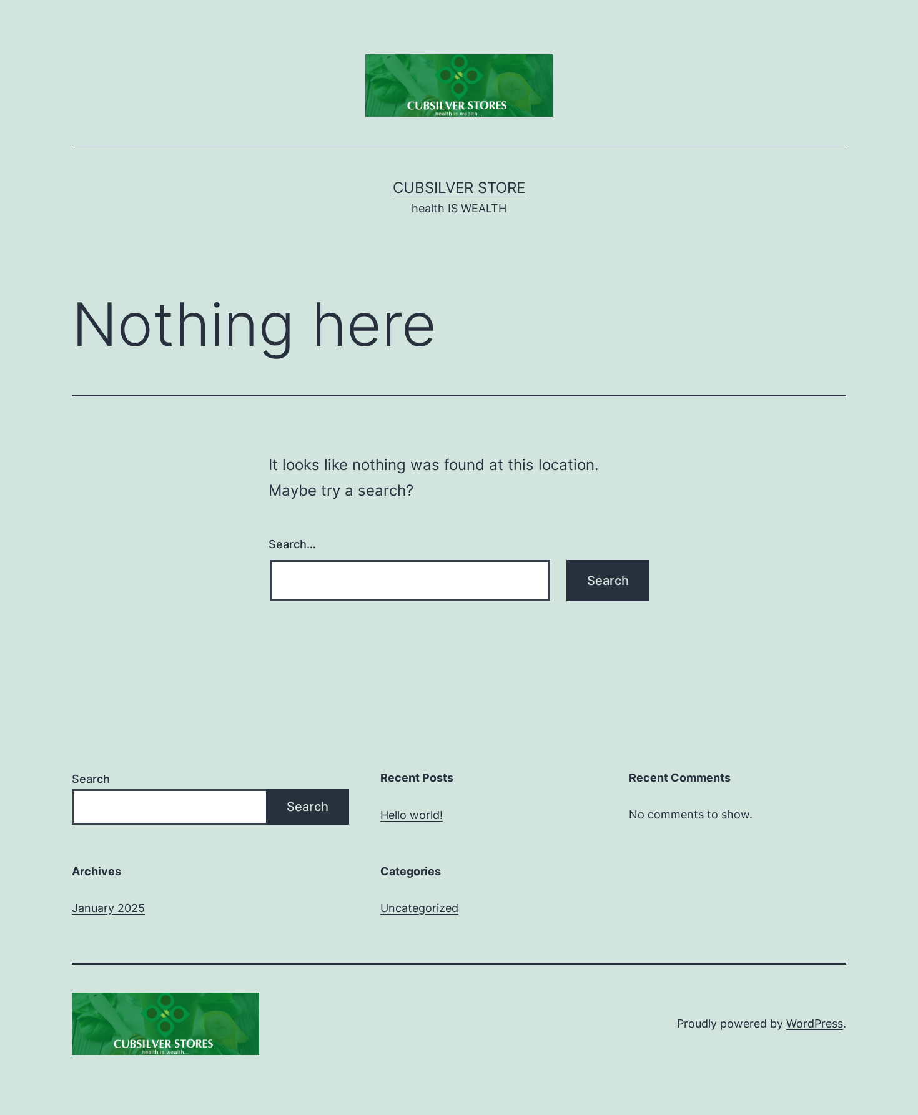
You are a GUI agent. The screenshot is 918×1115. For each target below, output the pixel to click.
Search (91, 778)
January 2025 (108, 908)
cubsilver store (459, 188)
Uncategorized (419, 908)
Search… (292, 544)
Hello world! (411, 815)
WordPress (814, 1023)
